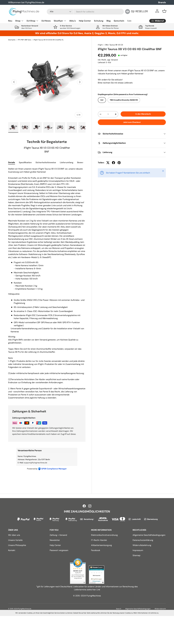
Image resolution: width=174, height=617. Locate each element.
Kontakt (11, 550)
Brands (162, 2)
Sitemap (136, 555)
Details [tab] (11, 162)
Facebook (95, 550)
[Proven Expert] (96, 574)
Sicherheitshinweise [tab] (46, 162)
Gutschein (119, 20)
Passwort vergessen (59, 550)
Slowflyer (58, 20)
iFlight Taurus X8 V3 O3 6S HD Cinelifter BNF (49, 40)
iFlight (100, 45)
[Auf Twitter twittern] (108, 162)
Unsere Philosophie (17, 545)
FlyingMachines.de (24, 609)
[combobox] (85, 11)
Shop (17, 20)
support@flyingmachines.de (35, 462)
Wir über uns (14, 535)
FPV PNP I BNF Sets (24, 40)
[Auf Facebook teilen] (113, 162)
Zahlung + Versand (58, 535)
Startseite (11, 40)
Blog (108, 20)
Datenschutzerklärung (143, 540)
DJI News (46, 20)
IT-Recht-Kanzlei (99, 540)
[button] (164, 11)
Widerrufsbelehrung (142, 545)
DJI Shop (31, 20)
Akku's (72, 20)
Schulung (98, 20)
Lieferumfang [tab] (66, 162)
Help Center (85, 20)
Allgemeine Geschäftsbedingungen (149, 535)
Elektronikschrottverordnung (104, 535)
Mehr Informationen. (140, 613)
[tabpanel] (46, 283)
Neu (10, 20)
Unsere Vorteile (15, 540)
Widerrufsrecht (160, 609)
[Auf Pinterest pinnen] (119, 162)
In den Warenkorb (143, 114)
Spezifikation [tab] (25, 162)
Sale (129, 20)
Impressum (138, 550)
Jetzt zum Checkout (132, 122)
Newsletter (55, 540)
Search (118, 609)
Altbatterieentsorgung (101, 545)
